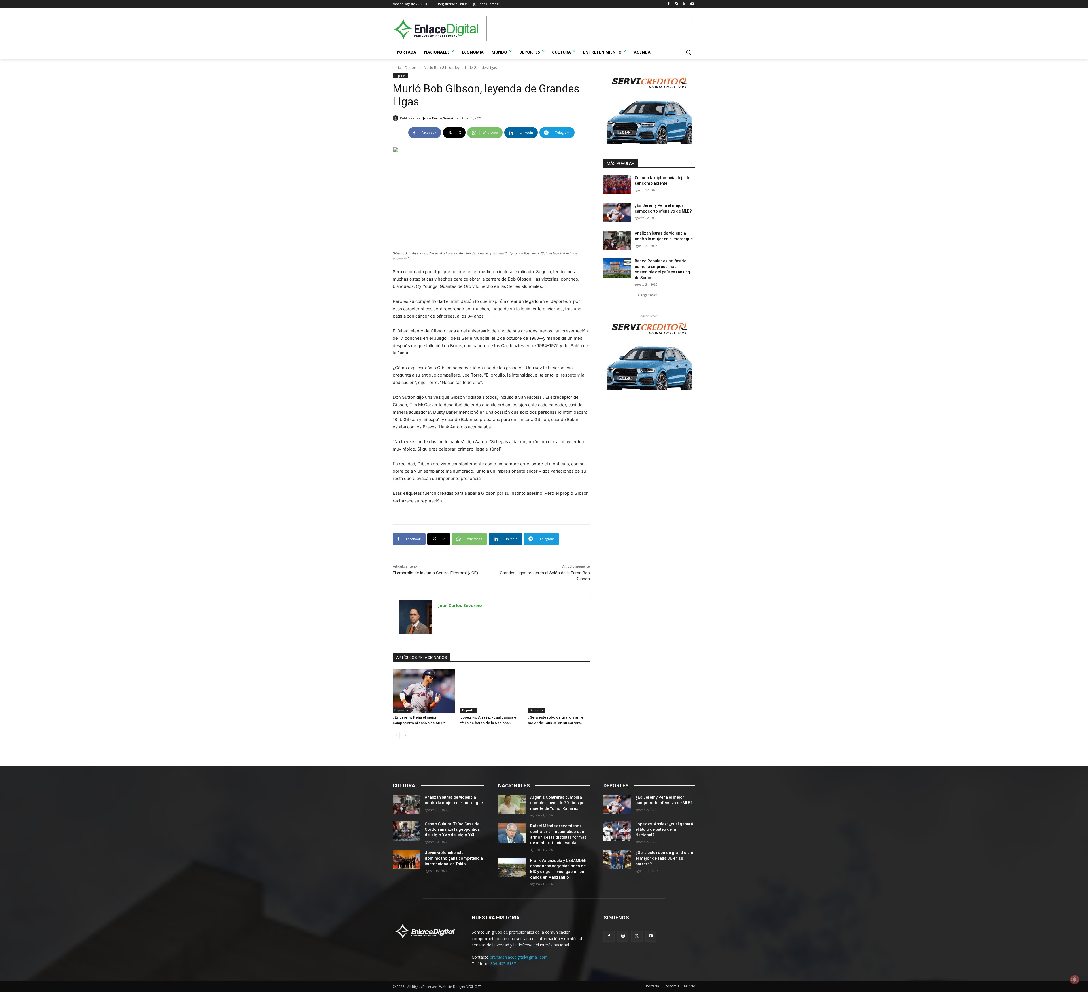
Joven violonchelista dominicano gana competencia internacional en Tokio (454, 858)
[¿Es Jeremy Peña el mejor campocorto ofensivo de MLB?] (424, 691)
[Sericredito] (649, 142)
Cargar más (647, 295)
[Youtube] (692, 4)
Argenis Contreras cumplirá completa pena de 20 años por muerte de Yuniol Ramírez (558, 803)
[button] (688, 52)
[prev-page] (396, 735)
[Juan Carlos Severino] (396, 118)
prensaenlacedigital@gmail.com (519, 957)
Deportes (412, 67)
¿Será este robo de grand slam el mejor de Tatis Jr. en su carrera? (664, 858)
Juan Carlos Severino (440, 118)
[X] (684, 4)
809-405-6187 (503, 963)
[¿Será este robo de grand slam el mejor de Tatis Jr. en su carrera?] (559, 691)
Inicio (397, 67)
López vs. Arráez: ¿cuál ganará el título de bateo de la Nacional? (664, 829)
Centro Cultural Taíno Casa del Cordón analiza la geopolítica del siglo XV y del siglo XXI (453, 829)
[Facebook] (668, 4)
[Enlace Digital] (438, 29)
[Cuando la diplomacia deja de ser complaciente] (617, 184)
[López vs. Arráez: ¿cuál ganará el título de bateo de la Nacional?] (491, 691)
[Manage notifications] (1074, 979)
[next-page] (405, 735)
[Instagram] (676, 4)
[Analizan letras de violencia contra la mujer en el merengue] (617, 240)
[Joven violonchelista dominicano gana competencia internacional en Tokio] (406, 859)
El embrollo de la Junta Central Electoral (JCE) (435, 572)
